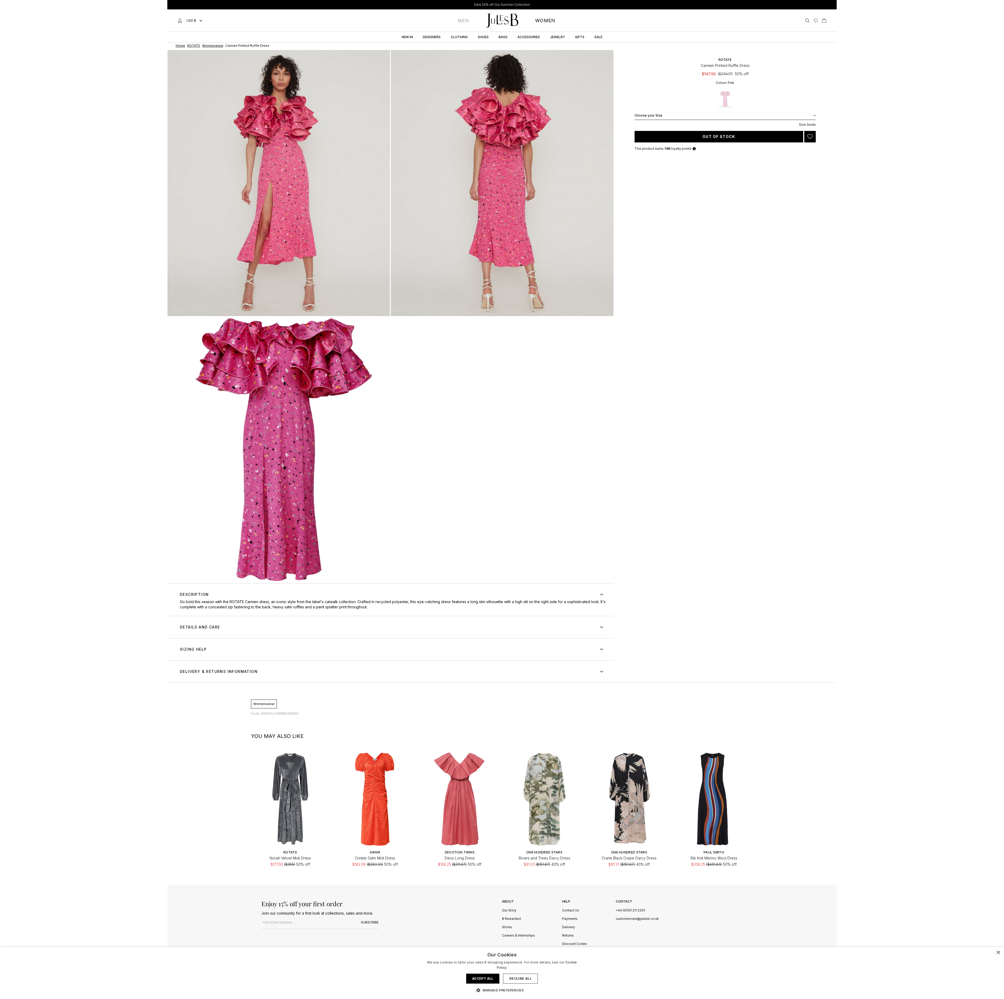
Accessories (528, 37)
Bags (503, 37)
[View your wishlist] (816, 21)
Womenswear (264, 704)
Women (545, 20)
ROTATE (725, 60)
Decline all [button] (520, 978)
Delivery (568, 927)
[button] (502, 990)
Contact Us (570, 910)
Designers (432, 37)
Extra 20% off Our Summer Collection (502, 5)
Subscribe (370, 922)
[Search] (807, 21)
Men (463, 20)
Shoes (483, 37)
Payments (570, 919)
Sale (598, 37)
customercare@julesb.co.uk (637, 919)
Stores (507, 927)
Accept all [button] (482, 978)
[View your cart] (824, 21)
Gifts (579, 37)
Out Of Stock (719, 136)
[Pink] (725, 99)
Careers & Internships (518, 935)
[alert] (502, 973)
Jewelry (557, 37)
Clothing (459, 37)
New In (407, 37)
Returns (568, 935)
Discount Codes (574, 944)
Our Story (509, 910)
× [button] (998, 953)
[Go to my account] (181, 21)
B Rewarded (511, 919)
